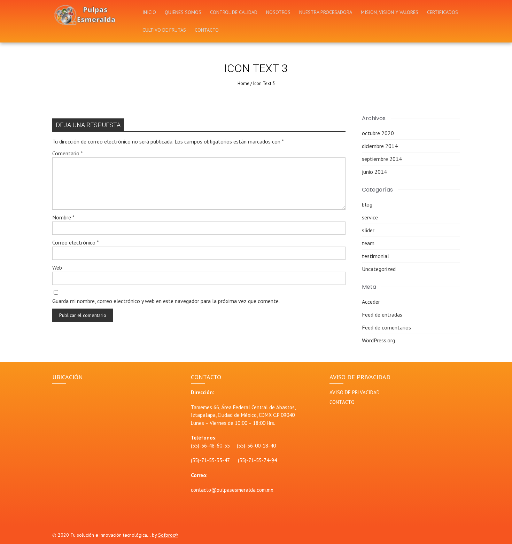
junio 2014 (374, 171)
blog (367, 204)
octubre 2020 (378, 133)
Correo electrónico (75, 242)
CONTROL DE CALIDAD (233, 12)
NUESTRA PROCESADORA (325, 12)
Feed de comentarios (386, 327)
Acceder (371, 301)
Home (243, 83)
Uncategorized (379, 268)
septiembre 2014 (382, 158)
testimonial (375, 255)
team (368, 243)
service (370, 217)
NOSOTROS (278, 12)
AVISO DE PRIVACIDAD (354, 392)
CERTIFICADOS (442, 12)
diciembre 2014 (380, 145)
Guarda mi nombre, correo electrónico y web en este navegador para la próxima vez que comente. (166, 300)
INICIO (149, 12)
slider (368, 230)
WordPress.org (378, 340)
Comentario (67, 153)
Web (57, 267)
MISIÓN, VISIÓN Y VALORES (389, 12)
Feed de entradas (382, 314)
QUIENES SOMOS (183, 12)
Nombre (63, 217)
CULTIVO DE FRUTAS (164, 30)
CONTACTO (207, 30)
